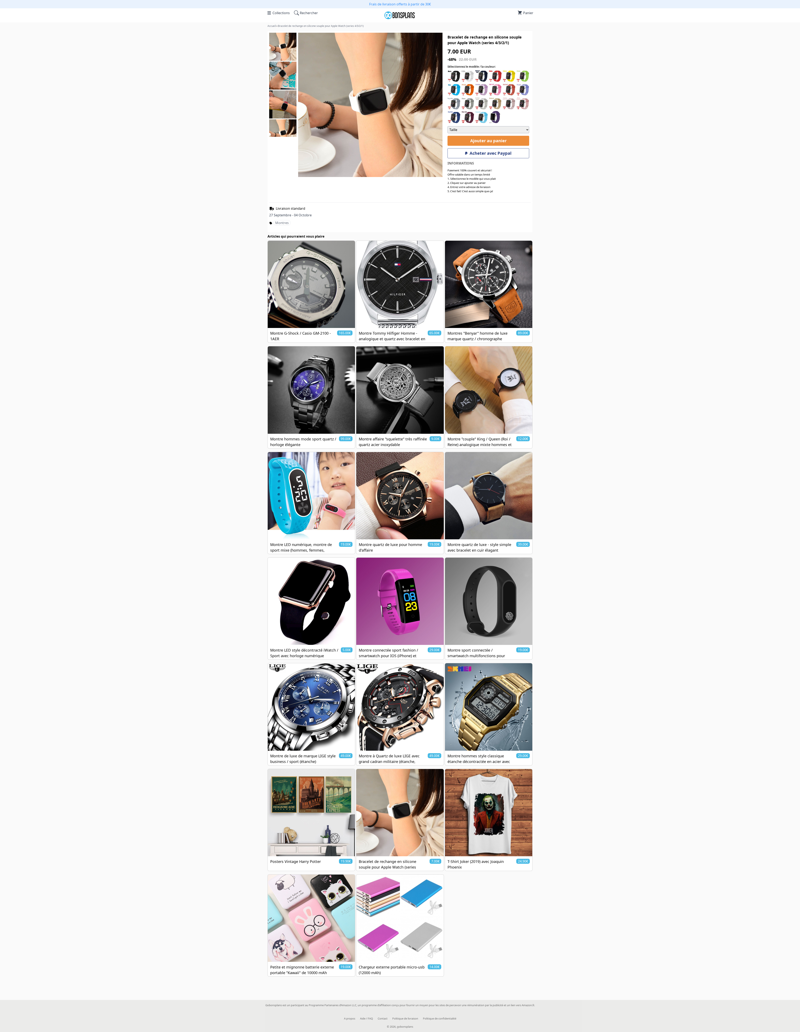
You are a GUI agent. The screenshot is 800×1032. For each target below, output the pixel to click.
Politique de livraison (405, 1018)
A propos (349, 1018)
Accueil (272, 26)
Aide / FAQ (366, 1018)
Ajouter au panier (488, 140)
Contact (383, 1018)
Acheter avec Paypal (490, 153)
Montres (282, 223)
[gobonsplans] (400, 17)
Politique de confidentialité (439, 1018)
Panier (528, 13)
